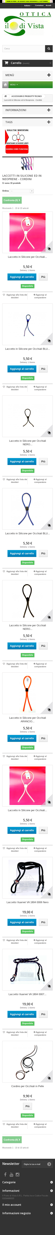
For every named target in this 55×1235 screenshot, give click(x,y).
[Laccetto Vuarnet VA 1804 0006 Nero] (27, 877)
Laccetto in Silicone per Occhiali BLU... (27, 348)
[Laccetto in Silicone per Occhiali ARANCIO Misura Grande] (27, 693)
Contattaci (39, 5)
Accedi (48, 5)
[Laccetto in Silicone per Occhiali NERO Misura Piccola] (27, 416)
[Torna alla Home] (5, 96)
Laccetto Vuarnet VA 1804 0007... (27, 994)
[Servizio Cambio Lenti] (17, 142)
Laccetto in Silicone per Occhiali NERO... (27, 442)
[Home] (5, 84)
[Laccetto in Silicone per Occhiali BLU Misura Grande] (27, 509)
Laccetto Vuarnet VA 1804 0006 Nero (27, 902)
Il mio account (11, 1204)
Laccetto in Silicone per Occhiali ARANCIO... (27, 719)
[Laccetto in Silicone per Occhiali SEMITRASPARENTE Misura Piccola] (27, 232)
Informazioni (15, 110)
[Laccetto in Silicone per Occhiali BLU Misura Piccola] (27, 324)
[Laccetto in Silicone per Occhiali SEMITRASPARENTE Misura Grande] (27, 785)
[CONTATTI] (27, 1)
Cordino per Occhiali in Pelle (27, 1086)
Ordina (5, 191)
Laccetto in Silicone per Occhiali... (27, 256)
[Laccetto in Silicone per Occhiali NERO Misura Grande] (27, 601)
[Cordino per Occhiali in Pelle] (27, 1061)
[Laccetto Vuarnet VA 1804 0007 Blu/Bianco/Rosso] (27, 969)
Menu (13, 85)
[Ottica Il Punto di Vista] (27, 24)
